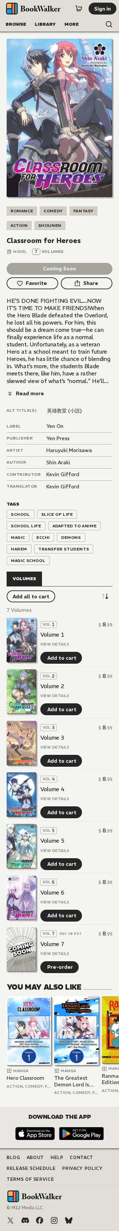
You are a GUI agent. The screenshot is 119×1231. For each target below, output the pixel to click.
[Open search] (109, 24)
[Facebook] (40, 1220)
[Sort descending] (105, 596)
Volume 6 (52, 892)
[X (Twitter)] (11, 1220)
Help (57, 1157)
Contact (81, 1157)
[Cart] (78, 8)
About (35, 1157)
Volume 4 (52, 789)
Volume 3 (52, 737)
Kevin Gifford (62, 474)
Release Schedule (31, 1168)
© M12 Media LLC (25, 1208)
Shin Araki (58, 462)
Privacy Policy (82, 1168)
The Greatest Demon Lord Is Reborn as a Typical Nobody (72, 1081)
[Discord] (25, 1220)
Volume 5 (52, 840)
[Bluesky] (69, 1220)
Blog (13, 1157)
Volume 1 (52, 634)
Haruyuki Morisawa (69, 450)
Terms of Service (30, 1179)
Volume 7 (52, 944)
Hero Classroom (25, 1078)
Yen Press (57, 438)
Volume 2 (52, 686)
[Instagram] (54, 1220)
